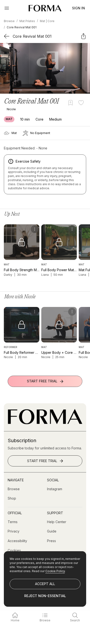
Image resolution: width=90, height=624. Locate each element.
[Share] (83, 36)
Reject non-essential (45, 596)
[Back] (6, 36)
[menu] (34, 229)
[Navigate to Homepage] (45, 8)
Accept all (45, 584)
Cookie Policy (55, 571)
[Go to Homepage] (45, 423)
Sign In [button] (78, 8)
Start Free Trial (42, 381)
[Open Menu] (7, 8)
